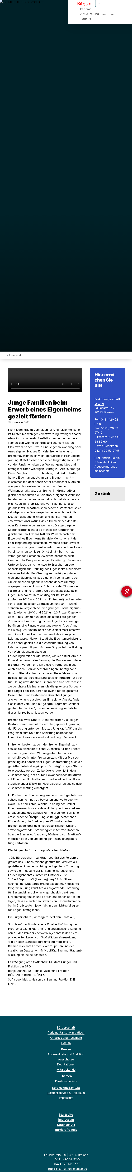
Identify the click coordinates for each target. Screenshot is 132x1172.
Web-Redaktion (107, 446)
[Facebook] (6, 7)
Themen (66, 1076)
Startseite (66, 1114)
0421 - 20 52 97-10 (67, 1164)
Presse (101, 437)
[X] (11, 7)
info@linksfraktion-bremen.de (67, 1168)
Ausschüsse (66, 1059)
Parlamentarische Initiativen (66, 1032)
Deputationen (66, 1064)
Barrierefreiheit (66, 1129)
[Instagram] (27, 7)
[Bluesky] (22, 7)
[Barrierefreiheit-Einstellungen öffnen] (126, 591)
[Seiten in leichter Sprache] (116, 7)
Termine (85, 18)
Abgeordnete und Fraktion (66, 1054)
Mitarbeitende (66, 1069)
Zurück (102, 493)
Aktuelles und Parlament (66, 1037)
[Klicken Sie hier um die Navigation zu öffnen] (125, 7)
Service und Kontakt (66, 1087)
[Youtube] (32, 7)
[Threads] (17, 7)
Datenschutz (66, 1124)
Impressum (66, 1097)
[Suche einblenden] (107, 7)
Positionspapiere (66, 1081)
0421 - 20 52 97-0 (67, 1159)
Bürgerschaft (15, 355)
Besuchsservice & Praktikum (66, 1092)
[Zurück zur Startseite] (5, 355)
